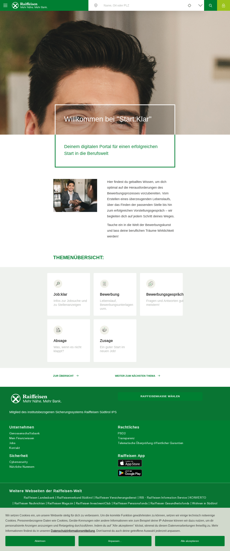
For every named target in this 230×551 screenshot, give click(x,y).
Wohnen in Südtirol (204, 503)
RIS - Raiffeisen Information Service (163, 497)
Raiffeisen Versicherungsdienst (115, 497)
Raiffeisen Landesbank (39, 497)
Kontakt (14, 448)
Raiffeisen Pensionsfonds (130, 503)
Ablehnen (40, 541)
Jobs (12, 443)
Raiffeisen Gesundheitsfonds (170, 503)
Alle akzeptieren (190, 541)
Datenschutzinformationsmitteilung (73, 530)
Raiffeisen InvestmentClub (93, 503)
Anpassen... (115, 541)
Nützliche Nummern (21, 466)
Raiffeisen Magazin (60, 503)
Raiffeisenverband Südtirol (74, 497)
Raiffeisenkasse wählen (160, 396)
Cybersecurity (18, 462)
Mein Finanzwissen (21, 438)
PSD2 (122, 433)
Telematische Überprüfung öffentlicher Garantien (150, 443)
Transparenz (126, 438)
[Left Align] (189, 5)
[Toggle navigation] (5, 5)
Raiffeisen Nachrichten (29, 503)
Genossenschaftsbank (24, 433)
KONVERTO (197, 497)
